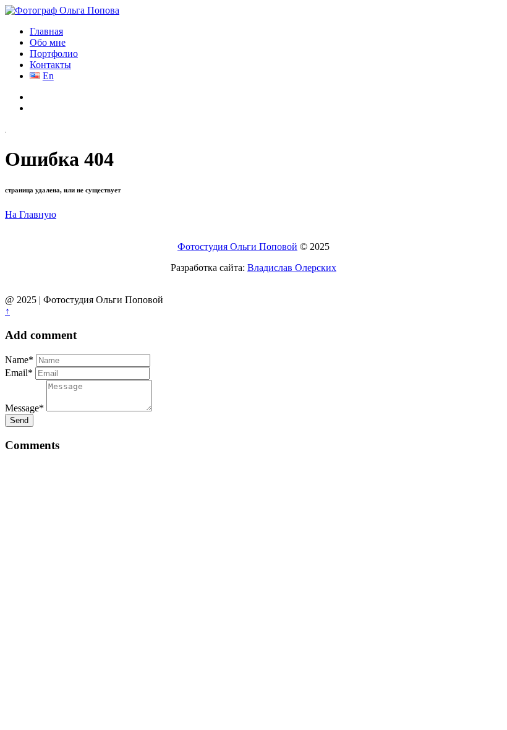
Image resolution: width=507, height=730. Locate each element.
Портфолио (54, 53)
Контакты (50, 64)
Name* (19, 359)
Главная (46, 31)
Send (19, 420)
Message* (24, 408)
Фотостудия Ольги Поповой (237, 246)
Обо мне (48, 42)
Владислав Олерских (291, 267)
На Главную (30, 214)
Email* (19, 372)
